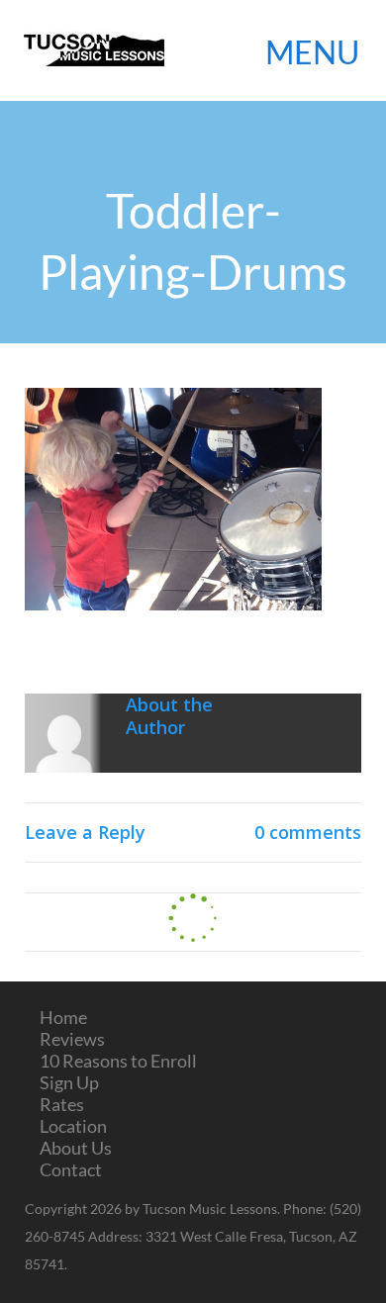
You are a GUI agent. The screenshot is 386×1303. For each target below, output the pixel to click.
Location (73, 1126)
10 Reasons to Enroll (118, 1060)
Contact (71, 1169)
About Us (76, 1148)
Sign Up (69, 1082)
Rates (62, 1104)
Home (63, 1017)
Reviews (72, 1039)
